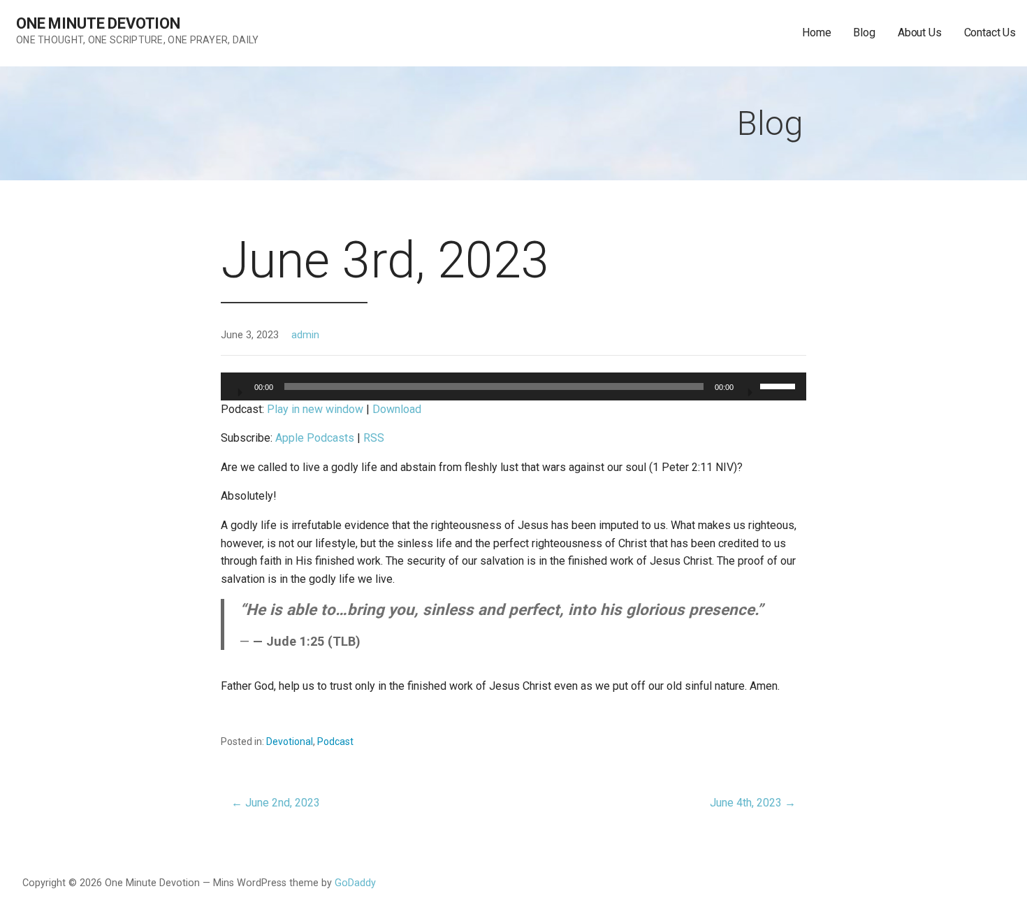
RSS (373, 437)
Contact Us (990, 32)
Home (816, 32)
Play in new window (315, 409)
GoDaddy (355, 883)
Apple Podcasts (314, 437)
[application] (513, 386)
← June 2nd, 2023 (275, 802)
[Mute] (749, 387)
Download (396, 409)
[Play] (239, 387)
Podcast (335, 741)
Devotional (289, 741)
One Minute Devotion (98, 23)
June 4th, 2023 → (753, 802)
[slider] (779, 385)
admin (305, 335)
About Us (920, 32)
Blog (864, 32)
